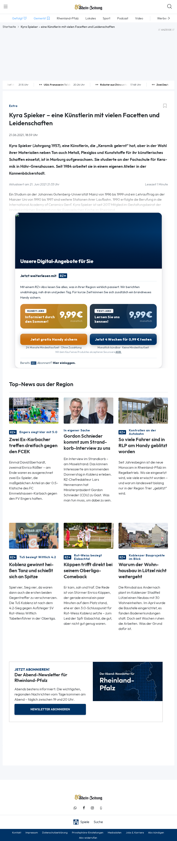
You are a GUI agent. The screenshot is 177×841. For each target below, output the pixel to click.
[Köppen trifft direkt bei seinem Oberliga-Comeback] (88, 535)
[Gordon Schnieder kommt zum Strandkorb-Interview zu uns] (88, 410)
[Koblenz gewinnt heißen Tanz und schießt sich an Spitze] (33, 535)
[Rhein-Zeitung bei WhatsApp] (75, 808)
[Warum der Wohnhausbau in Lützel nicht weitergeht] (143, 535)
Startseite (9, 27)
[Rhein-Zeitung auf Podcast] (101, 808)
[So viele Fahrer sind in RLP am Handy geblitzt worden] (143, 410)
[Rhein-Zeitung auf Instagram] (92, 808)
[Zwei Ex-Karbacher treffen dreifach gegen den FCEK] (33, 410)
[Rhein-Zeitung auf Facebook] (84, 808)
